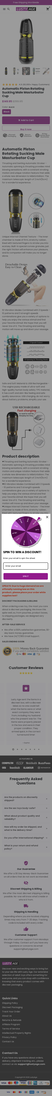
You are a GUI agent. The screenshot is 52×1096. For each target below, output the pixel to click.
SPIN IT (26, 576)
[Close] (47, 517)
